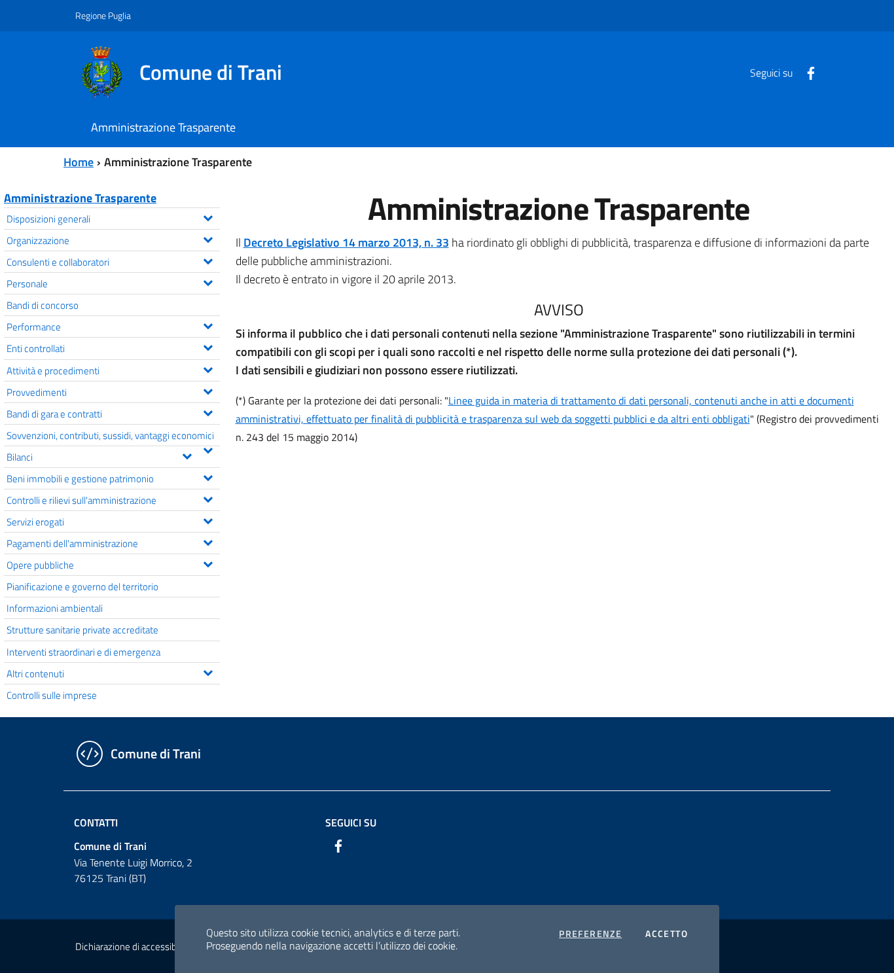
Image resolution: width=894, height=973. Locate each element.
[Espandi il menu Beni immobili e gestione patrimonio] (207, 476)
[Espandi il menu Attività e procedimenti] (207, 368)
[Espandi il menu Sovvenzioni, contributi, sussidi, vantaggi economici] (207, 449)
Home (78, 162)
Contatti (96, 822)
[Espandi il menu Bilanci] (186, 455)
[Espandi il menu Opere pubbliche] (207, 563)
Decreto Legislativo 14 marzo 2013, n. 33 (346, 242)
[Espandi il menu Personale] (207, 281)
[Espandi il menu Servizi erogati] (207, 519)
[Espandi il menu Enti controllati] (207, 346)
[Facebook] (806, 72)
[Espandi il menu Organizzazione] (207, 238)
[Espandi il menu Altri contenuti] (207, 671)
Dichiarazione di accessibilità (132, 946)
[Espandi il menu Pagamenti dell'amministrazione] (207, 541)
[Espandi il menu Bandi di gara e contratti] (207, 411)
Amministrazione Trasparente (80, 198)
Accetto (666, 933)
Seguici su (350, 822)
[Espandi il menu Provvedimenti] (207, 390)
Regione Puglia (103, 15)
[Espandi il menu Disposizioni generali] (207, 216)
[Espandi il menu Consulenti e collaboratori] (207, 260)
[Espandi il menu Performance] (207, 324)
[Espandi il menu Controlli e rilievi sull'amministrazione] (207, 498)
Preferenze (590, 933)
